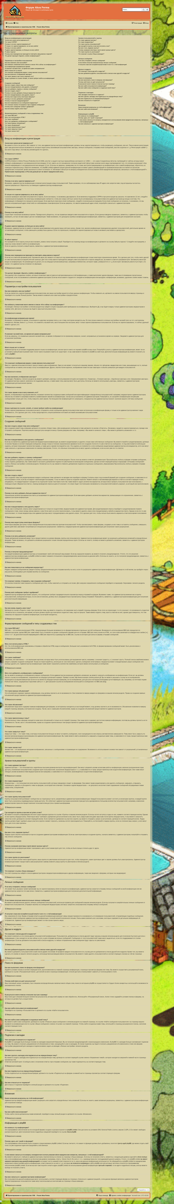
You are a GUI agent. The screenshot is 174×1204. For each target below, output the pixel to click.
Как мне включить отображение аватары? (18, 74)
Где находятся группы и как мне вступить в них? (94, 46)
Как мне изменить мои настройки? (16, 62)
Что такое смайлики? (11, 119)
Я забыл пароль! (10, 52)
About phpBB (71, 1132)
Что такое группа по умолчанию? (89, 52)
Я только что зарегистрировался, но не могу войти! (21, 46)
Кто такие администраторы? (87, 40)
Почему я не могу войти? (13, 48)
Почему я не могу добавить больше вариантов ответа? (23, 93)
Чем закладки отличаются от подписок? (91, 94)
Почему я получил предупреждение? (17, 101)
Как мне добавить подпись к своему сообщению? (21, 89)
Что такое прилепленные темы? (15, 127)
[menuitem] (15, 23)
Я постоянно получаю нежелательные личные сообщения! (97, 62)
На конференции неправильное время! (17, 66)
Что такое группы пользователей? (89, 44)
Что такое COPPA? (11, 42)
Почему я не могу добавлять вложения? (18, 99)
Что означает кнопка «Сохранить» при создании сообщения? (24, 104)
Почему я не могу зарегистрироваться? (18, 44)
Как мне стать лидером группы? (88, 48)
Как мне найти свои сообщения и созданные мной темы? (96, 88)
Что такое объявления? (12, 125)
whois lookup (142, 1157)
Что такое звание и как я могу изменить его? (19, 76)
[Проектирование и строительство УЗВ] (15, 11)
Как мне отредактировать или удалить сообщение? (21, 87)
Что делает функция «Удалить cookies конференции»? (22, 56)
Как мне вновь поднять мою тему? (16, 108)
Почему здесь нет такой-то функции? (90, 118)
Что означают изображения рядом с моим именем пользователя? (26, 72)
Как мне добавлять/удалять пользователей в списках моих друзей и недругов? (104, 73)
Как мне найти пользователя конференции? (92, 86)
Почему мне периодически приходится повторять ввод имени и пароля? (28, 54)
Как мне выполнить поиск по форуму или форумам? (95, 80)
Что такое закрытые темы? (13, 129)
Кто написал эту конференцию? (88, 116)
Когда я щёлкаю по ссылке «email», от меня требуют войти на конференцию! (29, 78)
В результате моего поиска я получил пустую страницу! (96, 84)
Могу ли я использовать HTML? (15, 117)
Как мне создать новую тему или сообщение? (20, 85)
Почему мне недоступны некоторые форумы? (20, 97)
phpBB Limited (72, 1130)
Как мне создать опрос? (12, 91)
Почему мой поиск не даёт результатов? (91, 82)
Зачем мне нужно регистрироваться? (17, 40)
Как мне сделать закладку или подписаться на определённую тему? (100, 96)
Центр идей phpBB (124, 1143)
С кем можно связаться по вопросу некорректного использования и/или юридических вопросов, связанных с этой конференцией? (113, 121)
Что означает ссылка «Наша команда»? (91, 54)
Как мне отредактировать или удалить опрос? (20, 95)
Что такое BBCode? (11, 115)
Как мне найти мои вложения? (88, 109)
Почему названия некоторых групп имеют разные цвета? (97, 50)
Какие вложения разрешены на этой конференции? (94, 107)
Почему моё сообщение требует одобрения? (19, 106)
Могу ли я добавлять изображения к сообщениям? (21, 121)
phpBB (11, 354)
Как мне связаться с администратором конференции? (95, 124)
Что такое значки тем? (12, 131)
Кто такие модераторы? (86, 42)
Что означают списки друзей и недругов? (91, 71)
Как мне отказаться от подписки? (89, 100)
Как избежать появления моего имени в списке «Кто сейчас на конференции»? (30, 64)
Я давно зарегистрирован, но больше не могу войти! (22, 50)
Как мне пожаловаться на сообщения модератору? (21, 103)
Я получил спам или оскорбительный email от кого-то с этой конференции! (102, 64)
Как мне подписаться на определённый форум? (93, 98)
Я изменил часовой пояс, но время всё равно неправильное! (24, 68)
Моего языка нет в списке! (13, 70)
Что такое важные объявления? (15, 123)
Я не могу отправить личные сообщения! (91, 60)
